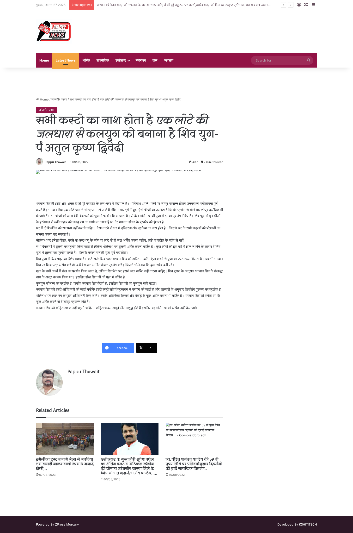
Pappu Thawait (55, 162)
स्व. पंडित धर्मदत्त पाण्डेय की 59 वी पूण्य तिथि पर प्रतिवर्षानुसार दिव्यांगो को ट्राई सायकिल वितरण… (194, 464)
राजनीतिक (103, 60)
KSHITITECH (308, 524)
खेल (154, 60)
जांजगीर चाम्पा (59, 99)
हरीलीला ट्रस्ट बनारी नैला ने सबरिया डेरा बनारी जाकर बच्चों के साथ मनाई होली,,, (65, 464)
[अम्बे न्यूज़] (54, 31)
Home (44, 60)
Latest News (66, 60)
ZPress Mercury (67, 524)
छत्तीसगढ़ (121, 60)
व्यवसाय (168, 60)
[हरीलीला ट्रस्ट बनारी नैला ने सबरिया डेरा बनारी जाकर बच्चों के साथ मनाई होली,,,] (65, 439)
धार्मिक (86, 60)
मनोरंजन (141, 60)
